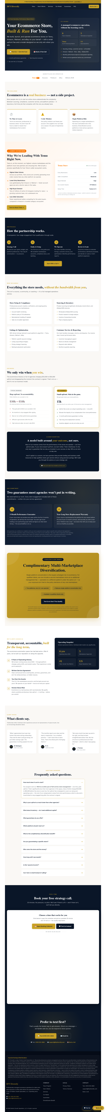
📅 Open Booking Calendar (44, 926)
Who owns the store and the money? (35, 849)
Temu (33, 6)
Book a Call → (94, 6)
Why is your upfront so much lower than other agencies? (41, 802)
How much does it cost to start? (33, 782)
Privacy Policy (66, 1086)
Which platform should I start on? (33, 826)
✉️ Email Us (64, 1036)
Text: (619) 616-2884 (13, 1096)
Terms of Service (67, 1088)
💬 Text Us (87, 1108)
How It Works (41, 6)
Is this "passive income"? (31, 865)
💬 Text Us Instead (65, 926)
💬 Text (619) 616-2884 (46, 1036)
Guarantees (67, 6)
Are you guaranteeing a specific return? (35, 841)
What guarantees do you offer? (33, 818)
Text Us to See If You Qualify (53, 601)
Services (50, 6)
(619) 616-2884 (40, 1042)
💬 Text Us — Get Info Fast (18, 52)
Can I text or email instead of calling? (35, 873)
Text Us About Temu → (16, 207)
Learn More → (78, 1)
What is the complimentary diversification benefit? (39, 834)
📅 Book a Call (98, 1108)
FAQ (75, 6)
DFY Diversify (13, 6)
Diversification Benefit (49, 1100)
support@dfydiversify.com (57, 1042)
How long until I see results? (32, 857)
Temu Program (47, 1086)
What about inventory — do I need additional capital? (40, 810)
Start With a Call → (53, 263)
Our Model (59, 6)
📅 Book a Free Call (40, 52)
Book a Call (72, 1042)
